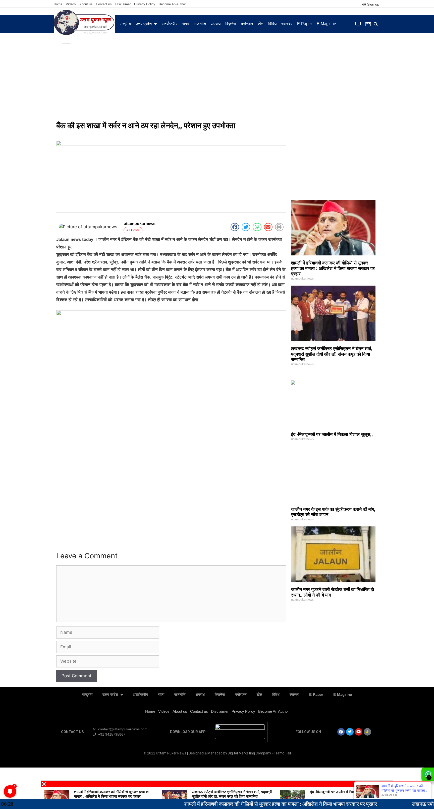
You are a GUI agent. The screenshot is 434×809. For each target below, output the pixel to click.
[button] (376, 24)
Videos (71, 4)
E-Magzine (326, 24)
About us (85, 4)
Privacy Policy (144, 4)
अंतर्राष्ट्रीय (169, 24)
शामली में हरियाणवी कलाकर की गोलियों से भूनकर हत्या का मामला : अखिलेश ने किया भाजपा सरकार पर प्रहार (333, 268)
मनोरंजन (247, 24)
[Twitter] (350, 732)
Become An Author (172, 4)
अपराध (216, 24)
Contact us (104, 4)
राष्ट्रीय (125, 24)
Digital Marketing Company (250, 753)
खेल (260, 24)
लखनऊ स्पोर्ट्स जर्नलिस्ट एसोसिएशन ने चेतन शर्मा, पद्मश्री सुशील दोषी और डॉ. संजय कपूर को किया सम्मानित (331, 354)
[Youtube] (358, 732)
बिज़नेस (230, 24)
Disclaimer (123, 4)
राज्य (185, 24)
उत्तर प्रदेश (144, 24)
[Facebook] (341, 732)
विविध (272, 24)
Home (58, 4)
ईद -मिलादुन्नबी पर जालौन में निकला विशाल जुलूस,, (332, 434)
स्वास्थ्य (286, 24)
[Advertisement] (217, 80)
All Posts (133, 230)
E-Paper (304, 24)
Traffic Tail (282, 753)
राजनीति (200, 24)
